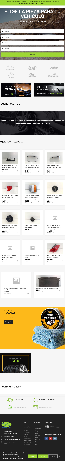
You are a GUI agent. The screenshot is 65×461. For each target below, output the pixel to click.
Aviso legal (27, 430)
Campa (37, 431)
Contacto (37, 442)
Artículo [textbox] (7, 48)
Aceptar (32, 456)
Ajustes (53, 456)
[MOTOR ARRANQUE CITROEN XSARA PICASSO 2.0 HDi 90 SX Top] (55, 218)
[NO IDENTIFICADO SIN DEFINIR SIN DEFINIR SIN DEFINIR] (10, 188)
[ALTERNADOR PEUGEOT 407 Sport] (32, 248)
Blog (36, 444)
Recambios (38, 428)
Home (36, 426)
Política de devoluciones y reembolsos (27, 438)
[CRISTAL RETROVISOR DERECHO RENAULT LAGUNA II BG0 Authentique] (32, 158)
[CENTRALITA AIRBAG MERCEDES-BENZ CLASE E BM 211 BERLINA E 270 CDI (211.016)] (32, 188)
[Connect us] (46, 439)
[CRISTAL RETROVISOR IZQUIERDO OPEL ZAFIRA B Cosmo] (55, 158)
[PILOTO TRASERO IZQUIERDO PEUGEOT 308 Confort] (16, 280)
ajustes (21, 458)
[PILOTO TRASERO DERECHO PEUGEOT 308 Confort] (55, 248)
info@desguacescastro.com (12, 439)
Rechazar (42, 456)
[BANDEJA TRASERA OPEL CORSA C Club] (48, 280)
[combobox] (32, 31)
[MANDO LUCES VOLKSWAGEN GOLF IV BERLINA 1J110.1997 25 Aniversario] (55, 188)
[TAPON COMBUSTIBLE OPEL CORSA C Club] (32, 218)
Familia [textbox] (7, 43)
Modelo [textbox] (7, 37)
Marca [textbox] (7, 31)
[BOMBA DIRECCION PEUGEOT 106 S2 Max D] (10, 248)
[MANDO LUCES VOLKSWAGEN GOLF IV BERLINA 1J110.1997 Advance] (10, 218)
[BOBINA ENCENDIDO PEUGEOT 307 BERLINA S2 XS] (10, 158)
